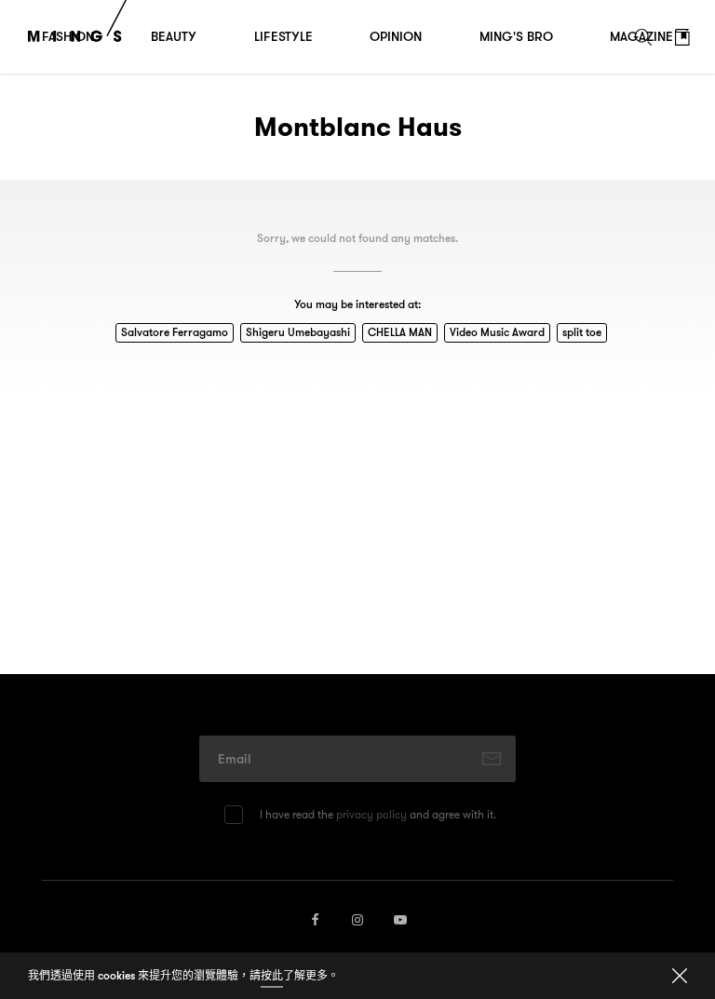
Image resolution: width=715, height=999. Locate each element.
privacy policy (371, 814)
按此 (272, 975)
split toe (581, 332)
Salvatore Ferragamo (174, 332)
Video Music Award (497, 332)
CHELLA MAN (400, 332)
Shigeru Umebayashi (298, 332)
